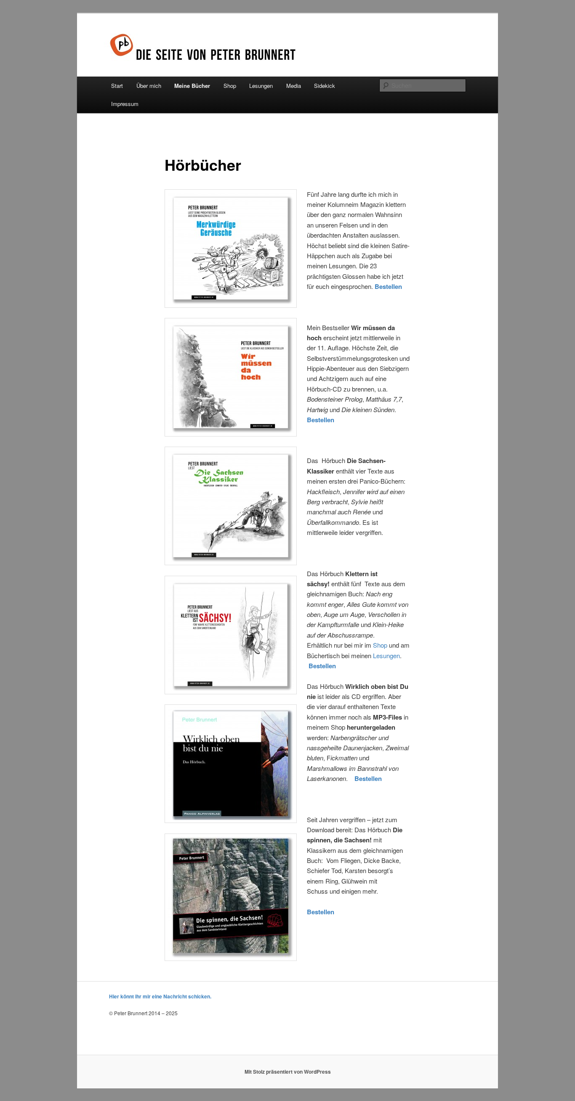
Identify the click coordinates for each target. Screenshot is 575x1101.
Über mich (148, 86)
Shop (230, 86)
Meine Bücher (192, 86)
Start (117, 86)
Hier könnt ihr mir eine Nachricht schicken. (160, 996)
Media (293, 86)
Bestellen (320, 419)
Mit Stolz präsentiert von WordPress (288, 1071)
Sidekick (324, 86)
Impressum (124, 104)
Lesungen (261, 86)
